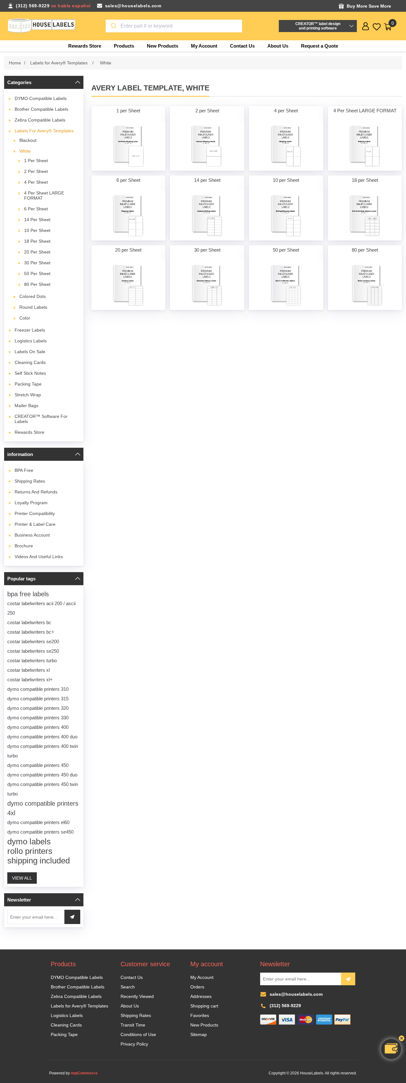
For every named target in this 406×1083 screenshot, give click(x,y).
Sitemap (198, 1034)
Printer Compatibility (35, 513)
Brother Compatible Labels (41, 109)
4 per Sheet (36, 182)
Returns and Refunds (36, 491)
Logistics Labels (31, 340)
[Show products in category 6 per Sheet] (128, 216)
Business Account (32, 535)
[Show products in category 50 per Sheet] (286, 285)
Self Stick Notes (30, 373)
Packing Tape (28, 383)
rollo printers (29, 851)
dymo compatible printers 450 (38, 765)
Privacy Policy (134, 1044)
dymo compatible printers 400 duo (42, 736)
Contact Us (132, 977)
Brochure (24, 545)
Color (24, 317)
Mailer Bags (26, 405)
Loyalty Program (31, 502)
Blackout (27, 140)
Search (128, 986)
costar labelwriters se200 (33, 641)
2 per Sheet (36, 171)
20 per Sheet (37, 251)
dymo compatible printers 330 (38, 717)
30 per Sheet (37, 262)
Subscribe (348, 979)
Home (15, 62)
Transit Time (133, 1024)
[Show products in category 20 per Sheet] (128, 285)
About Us (130, 1005)
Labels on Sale (30, 351)
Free (24, 470)
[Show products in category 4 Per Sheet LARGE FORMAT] (365, 146)
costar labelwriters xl (28, 670)
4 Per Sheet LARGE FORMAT (44, 195)
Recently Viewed (137, 996)
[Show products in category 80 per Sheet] (365, 285)
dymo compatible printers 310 (38, 689)
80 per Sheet (37, 284)
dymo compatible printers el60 (38, 822)
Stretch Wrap (28, 394)
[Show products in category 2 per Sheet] (207, 146)
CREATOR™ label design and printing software (317, 26)
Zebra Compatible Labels (40, 119)
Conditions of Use (138, 1034)
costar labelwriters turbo (32, 660)
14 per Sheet (37, 219)
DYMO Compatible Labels (41, 98)
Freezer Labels (30, 330)
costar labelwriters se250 (33, 651)
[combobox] (174, 26)
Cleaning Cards (30, 362)
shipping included (38, 860)
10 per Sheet (37, 230)
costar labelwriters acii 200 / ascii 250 (41, 608)
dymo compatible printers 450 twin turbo (42, 789)
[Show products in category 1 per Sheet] (128, 146)
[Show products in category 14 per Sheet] (207, 216)
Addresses (201, 996)
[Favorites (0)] (377, 27)
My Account (201, 977)
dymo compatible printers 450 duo (42, 774)
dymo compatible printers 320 (38, 708)
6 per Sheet (36, 208)
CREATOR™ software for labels (41, 419)
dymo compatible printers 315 (38, 698)
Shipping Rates (30, 481)
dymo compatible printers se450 (40, 832)
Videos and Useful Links (39, 556)
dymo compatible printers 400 (38, 727)
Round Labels (33, 307)
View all (22, 878)
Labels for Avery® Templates (44, 130)
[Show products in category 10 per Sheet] (286, 216)
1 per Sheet (36, 160)
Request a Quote (319, 46)
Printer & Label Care (35, 524)
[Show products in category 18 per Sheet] (365, 216)
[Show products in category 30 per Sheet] (207, 285)
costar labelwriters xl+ (30, 679)
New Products (204, 1024)
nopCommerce (84, 1073)
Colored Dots (32, 296)
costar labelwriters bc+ (30, 632)
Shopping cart (204, 1005)
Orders (197, 986)
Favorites (199, 1015)
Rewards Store (29, 432)
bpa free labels (28, 594)
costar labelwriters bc (29, 622)
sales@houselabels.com (133, 5)
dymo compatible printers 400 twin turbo (42, 750)
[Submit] (113, 26)
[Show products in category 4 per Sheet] (286, 146)
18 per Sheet (37, 241)
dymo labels (29, 841)
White (25, 151)
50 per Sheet (37, 273)
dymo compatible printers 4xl (42, 808)
